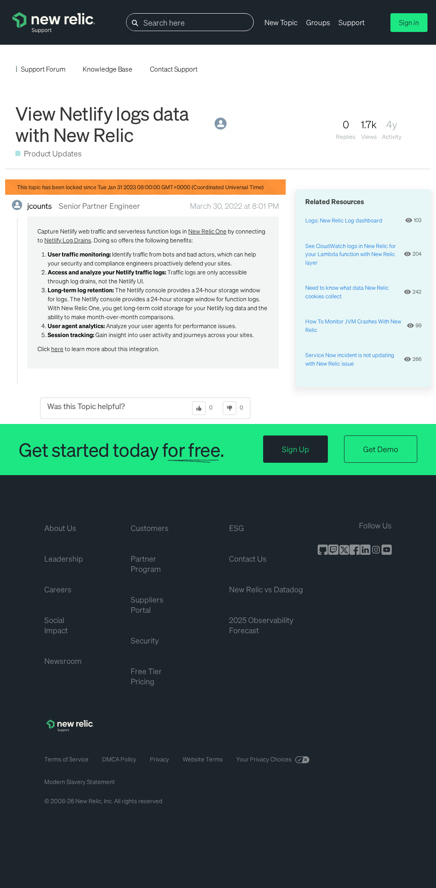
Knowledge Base (107, 68)
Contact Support (174, 68)
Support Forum (43, 68)
